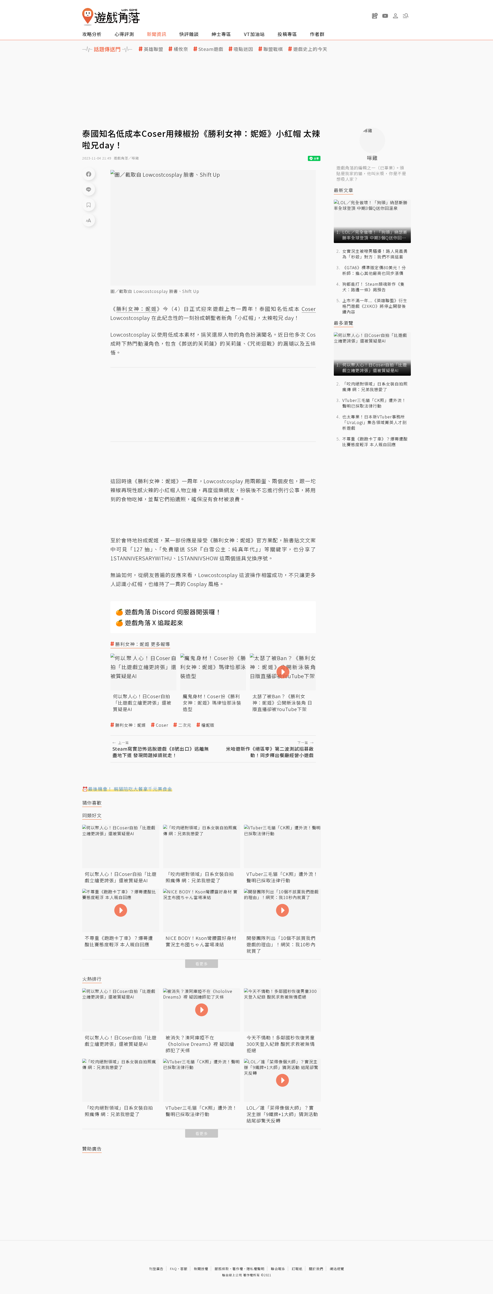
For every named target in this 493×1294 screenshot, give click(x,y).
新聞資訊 (156, 34)
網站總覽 (337, 1268)
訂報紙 (297, 1268)
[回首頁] (111, 17)
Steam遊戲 (210, 49)
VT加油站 (254, 34)
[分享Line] (88, 189)
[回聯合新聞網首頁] (87, 17)
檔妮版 (207, 725)
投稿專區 (287, 34)
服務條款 (222, 1268)
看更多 (201, 963)
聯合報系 (278, 1268)
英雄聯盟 (153, 49)
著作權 (237, 1268)
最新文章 (343, 190)
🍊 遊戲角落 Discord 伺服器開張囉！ (169, 611)
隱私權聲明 (255, 1268)
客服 (183, 1268)
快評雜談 (189, 34)
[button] (406, 16)
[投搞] (375, 16)
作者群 (317, 34)
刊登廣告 (156, 1268)
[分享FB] (88, 173)
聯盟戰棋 (273, 49)
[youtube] (385, 16)
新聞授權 (201, 1268)
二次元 (184, 725)
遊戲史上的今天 (310, 49)
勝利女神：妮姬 (130, 725)
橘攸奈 (181, 49)
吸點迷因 (243, 49)
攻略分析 (92, 34)
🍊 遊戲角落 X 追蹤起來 (149, 622)
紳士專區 (221, 34)
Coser (162, 725)
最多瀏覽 (343, 323)
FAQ (173, 1268)
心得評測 (124, 34)
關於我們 (316, 1268)
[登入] (395, 16)
